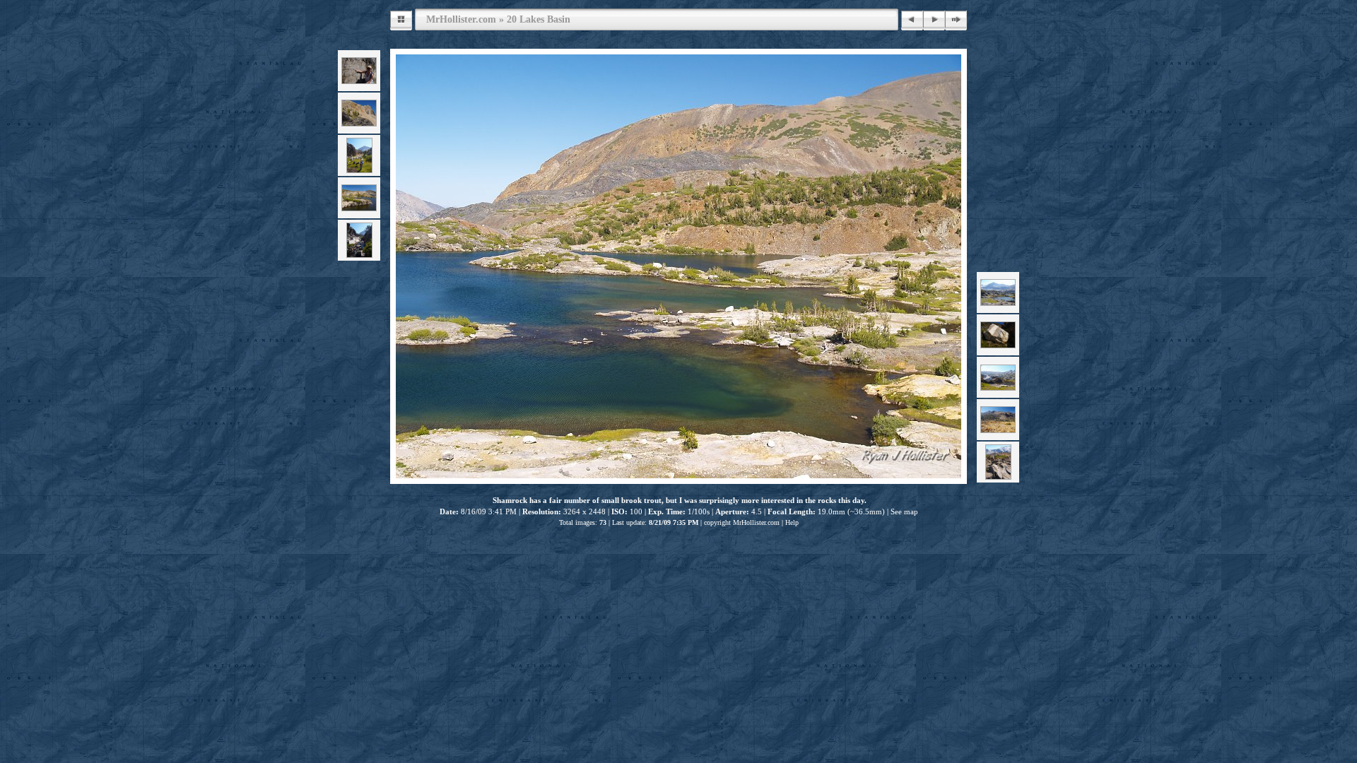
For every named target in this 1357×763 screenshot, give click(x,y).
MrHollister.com (461, 19)
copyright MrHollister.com (742, 522)
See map (904, 511)
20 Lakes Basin (538, 19)
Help (792, 522)
